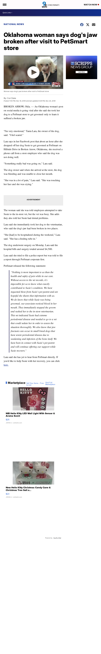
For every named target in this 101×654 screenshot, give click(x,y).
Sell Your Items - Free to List (35, 384)
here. (6, 364)
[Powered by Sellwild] (57, 538)
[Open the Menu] (4, 4)
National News (14, 24)
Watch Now (91, 4)
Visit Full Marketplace (50, 383)
